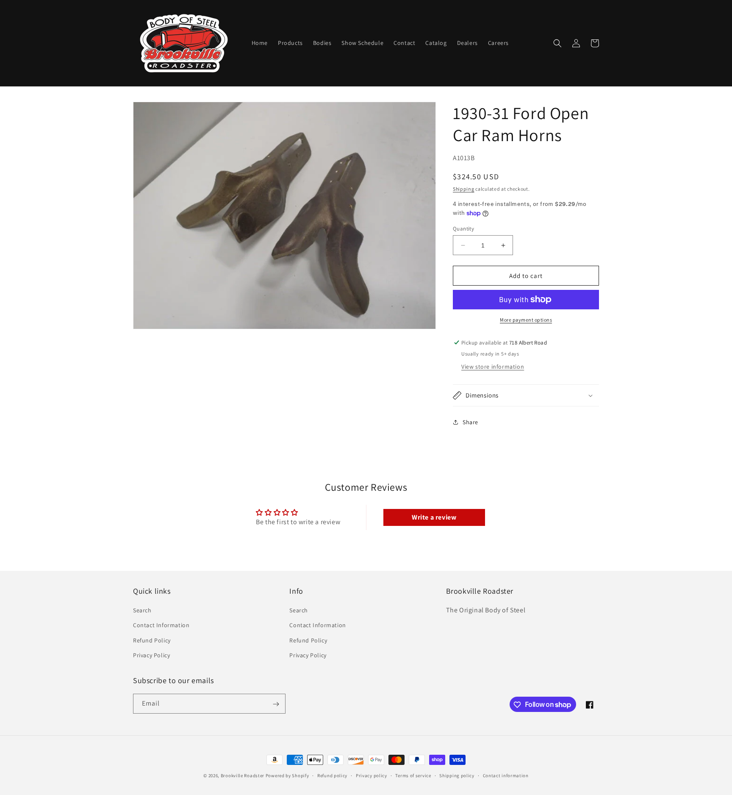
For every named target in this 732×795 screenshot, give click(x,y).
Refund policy (332, 775)
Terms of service (413, 775)
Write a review (434, 517)
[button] (557, 43)
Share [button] (470, 422)
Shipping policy (456, 775)
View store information (492, 366)
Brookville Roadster (242, 775)
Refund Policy (152, 640)
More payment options (526, 320)
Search (142, 610)
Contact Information (161, 625)
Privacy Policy (151, 655)
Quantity (463, 228)
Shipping (463, 189)
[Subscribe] (275, 704)
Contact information (506, 775)
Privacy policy (371, 775)
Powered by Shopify (287, 775)
